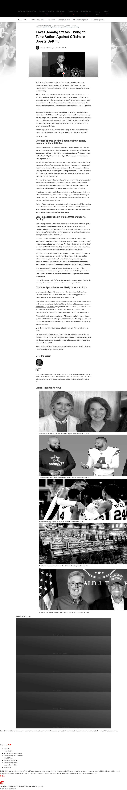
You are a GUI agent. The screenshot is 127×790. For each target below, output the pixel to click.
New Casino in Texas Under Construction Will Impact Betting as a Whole (61, 566)
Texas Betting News (70, 25)
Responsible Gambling (10, 765)
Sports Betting (73, 11)
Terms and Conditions (10, 760)
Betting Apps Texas (64, 20)
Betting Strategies (59, 635)
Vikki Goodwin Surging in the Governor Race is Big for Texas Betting (60, 433)
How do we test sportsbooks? (13, 753)
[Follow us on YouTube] (12, 745)
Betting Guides (86, 11)
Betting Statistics (58, 709)
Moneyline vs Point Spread (61, 727)
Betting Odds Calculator (60, 653)
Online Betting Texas (38, 20)
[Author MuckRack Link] (37, 371)
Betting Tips (57, 690)
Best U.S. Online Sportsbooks (44, 25)
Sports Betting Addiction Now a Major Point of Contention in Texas (60, 612)
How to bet (56, 672)
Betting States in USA (46, 11)
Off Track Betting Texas (80, 20)
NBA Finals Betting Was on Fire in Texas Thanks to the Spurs (58, 522)
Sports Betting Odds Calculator (13, 756)
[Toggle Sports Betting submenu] (73, 14)
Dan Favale (47, 48)
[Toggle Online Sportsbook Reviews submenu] (27, 14)
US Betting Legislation (97, 20)
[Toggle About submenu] (106, 14)
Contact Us (7, 767)
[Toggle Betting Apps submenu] (61, 14)
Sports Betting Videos (10, 763)
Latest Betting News (59, 25)
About (106, 11)
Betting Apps (60, 11)
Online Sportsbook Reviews (27, 11)
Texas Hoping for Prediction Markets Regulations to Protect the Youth (61, 477)
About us (6, 749)
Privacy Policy (8, 751)
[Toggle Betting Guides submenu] (86, 14)
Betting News (97, 13)
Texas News (51, 20)
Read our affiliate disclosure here (107, 731)
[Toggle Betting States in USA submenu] (46, 14)
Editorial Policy (8, 758)
